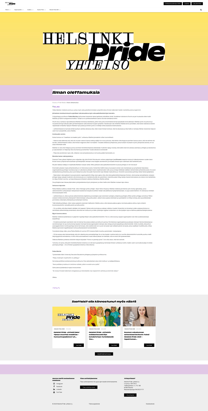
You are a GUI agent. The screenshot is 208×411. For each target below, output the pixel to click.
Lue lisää (78, 345)
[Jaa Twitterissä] (55, 288)
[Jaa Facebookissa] (53, 288)
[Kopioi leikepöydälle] (59, 288)
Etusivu (54, 102)
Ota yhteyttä (130, 395)
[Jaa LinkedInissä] (57, 288)
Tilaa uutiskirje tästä (88, 387)
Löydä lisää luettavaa (104, 354)
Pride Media (61, 102)
